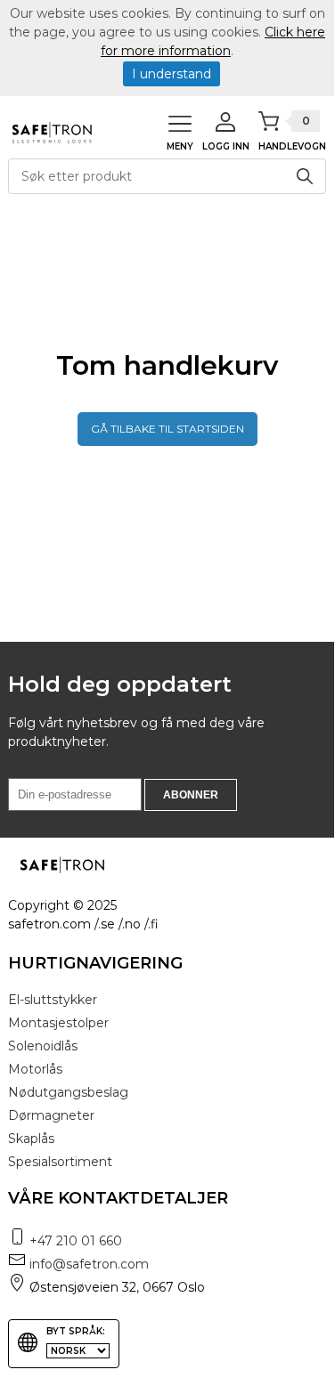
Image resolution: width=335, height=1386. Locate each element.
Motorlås (35, 1069)
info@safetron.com (89, 1264)
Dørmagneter (51, 1115)
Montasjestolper (58, 1023)
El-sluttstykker (52, 1000)
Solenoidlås (43, 1046)
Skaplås (31, 1139)
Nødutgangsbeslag (68, 1092)
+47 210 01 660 (75, 1241)
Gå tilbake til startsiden (167, 428)
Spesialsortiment (60, 1162)
